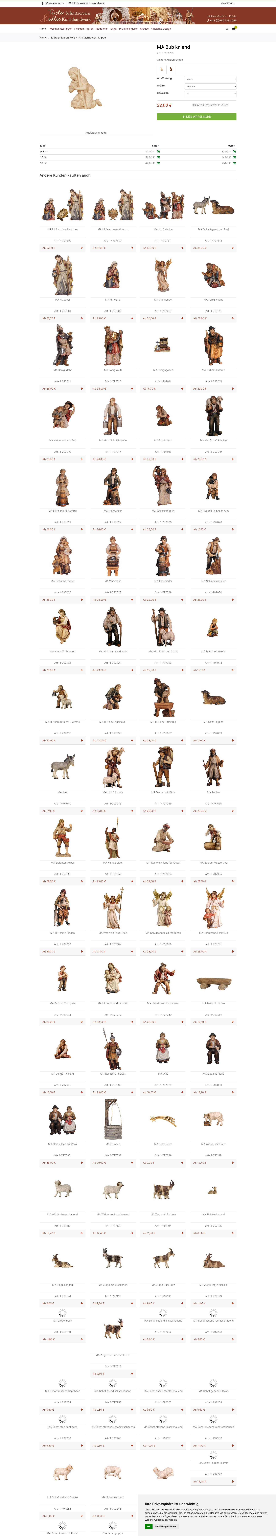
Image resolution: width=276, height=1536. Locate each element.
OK (148, 1526)
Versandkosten (219, 104)
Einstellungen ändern (166, 1526)
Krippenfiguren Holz (63, 37)
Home (43, 37)
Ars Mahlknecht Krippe (92, 37)
